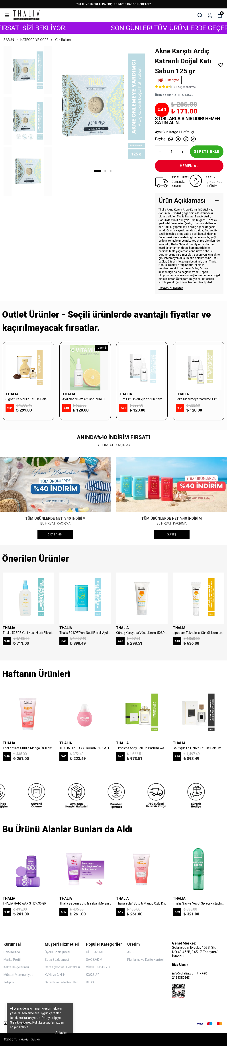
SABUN (9, 40)
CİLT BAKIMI (55, 534)
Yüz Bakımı (63, 40)
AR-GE (131, 952)
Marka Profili (12, 959)
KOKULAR (93, 974)
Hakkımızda (12, 952)
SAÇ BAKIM (94, 959)
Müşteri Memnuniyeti (18, 974)
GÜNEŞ (171, 534)
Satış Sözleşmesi (57, 959)
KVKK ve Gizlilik (55, 974)
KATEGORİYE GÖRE (34, 40)
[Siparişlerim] (210, 15)
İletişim (9, 982)
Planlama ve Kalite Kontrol (145, 959)
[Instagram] (6, 1023)
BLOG (90, 982)
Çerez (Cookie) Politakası (62, 967)
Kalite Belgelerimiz (16, 967)
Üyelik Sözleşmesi (57, 952)
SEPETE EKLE (206, 151)
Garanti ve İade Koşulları (61, 982)
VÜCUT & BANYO (98, 967)
